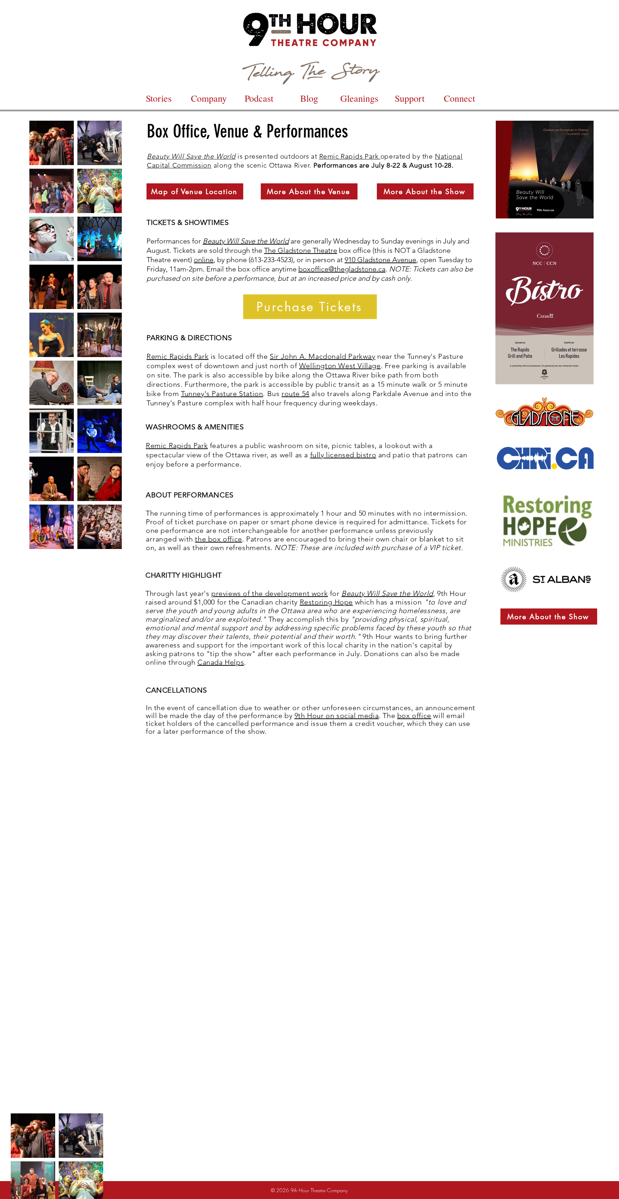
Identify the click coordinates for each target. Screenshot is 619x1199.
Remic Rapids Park (349, 156)
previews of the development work (269, 593)
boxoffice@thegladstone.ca (341, 269)
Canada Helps (220, 662)
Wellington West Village (340, 365)
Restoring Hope (326, 602)
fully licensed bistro (343, 455)
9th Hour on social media (336, 715)
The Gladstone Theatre (300, 250)
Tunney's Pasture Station (222, 393)
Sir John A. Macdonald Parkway (322, 356)
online (203, 259)
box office (414, 715)
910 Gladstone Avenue (380, 259)
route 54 (296, 393)
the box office (218, 539)
